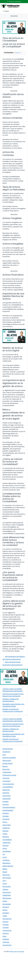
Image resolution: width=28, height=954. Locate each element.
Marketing (6, 863)
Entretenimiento (8, 807)
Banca (5, 766)
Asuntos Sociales (9, 757)
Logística (6, 860)
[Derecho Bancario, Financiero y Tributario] (10, 6)
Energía (5, 804)
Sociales (5, 913)
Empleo (5, 801)
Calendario (6, 772)
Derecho (5, 793)
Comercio (6, 781)
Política (5, 889)
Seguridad (6, 904)
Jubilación (6, 842)
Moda (4, 872)
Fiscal (4, 822)
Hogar (4, 834)
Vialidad (5, 939)
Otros (4, 883)
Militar (4, 869)
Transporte (6, 930)
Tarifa (4, 916)
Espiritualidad (7, 810)
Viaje (4, 936)
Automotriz (6, 760)
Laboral (5, 845)
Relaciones (6, 898)
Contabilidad (7, 787)
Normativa (6, 878)
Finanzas (5, 819)
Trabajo (5, 924)
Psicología (6, 892)
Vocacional (6, 945)
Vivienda (5, 942)
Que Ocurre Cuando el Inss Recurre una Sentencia (12, 695)
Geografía (6, 825)
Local (4, 857)
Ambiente (6, 752)
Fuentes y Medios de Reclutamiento (10, 700)
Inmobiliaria (7, 839)
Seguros (5, 907)
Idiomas (5, 837)
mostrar (17, 53)
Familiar (5, 816)
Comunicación (8, 784)
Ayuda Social (7, 763)
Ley (3, 854)
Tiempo (5, 922)
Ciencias (5, 778)
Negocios (6, 875)
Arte (4, 755)
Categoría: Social (9, 775)
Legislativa (6, 851)
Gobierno (6, 828)
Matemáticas (7, 866)
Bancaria (6, 769)
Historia (5, 831)
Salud (4, 901)
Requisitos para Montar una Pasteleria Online (13, 705)
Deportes (6, 790)
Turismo (5, 933)
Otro (4, 881)
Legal (4, 848)
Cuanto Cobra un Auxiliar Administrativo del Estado (12, 690)
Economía (6, 796)
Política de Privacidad (16, 951)
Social (4, 910)
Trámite (5, 927)
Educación (6, 798)
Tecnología (6, 919)
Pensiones (6, 886)
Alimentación (7, 749)
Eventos (5, 813)
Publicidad (6, 895)
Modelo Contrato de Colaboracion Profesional (12, 710)
